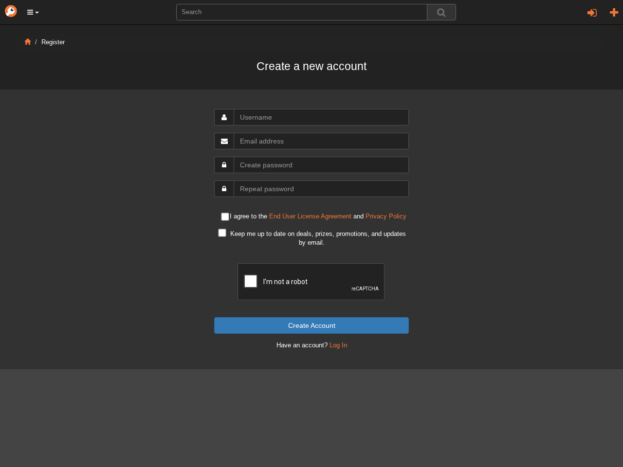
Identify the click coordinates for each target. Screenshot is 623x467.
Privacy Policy (386, 216)
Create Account (311, 325)
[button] (33, 12)
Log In (338, 345)
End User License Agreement (310, 216)
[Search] (441, 12)
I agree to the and (318, 217)
